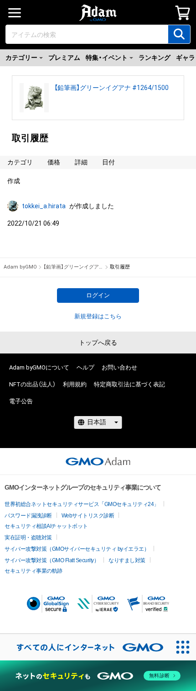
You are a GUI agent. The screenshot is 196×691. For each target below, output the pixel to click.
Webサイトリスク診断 (88, 515)
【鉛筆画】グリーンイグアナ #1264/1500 (111, 87)
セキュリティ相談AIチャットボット (46, 526)
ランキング (154, 57)
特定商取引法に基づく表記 (129, 384)
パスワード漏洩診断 (28, 515)
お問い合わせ (119, 367)
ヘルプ (85, 367)
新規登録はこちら (98, 316)
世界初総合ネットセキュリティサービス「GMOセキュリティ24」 (82, 504)
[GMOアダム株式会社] (98, 461)
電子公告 (21, 401)
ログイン (98, 295)
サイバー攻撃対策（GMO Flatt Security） (52, 560)
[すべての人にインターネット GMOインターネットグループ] (85, 647)
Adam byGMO (20, 267)
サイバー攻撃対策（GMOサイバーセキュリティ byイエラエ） (77, 549)
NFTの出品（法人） (32, 384)
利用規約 (75, 384)
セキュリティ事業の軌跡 (33, 571)
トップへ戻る (98, 342)
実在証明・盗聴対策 (28, 537)
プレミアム (64, 57)
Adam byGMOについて (39, 367)
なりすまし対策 (126, 560)
